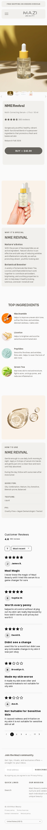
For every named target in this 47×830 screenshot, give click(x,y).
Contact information (12, 813)
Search (8, 790)
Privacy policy (10, 810)
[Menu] (6, 14)
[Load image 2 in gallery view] (17, 93)
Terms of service (22, 810)
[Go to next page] (40, 734)
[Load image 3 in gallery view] (24, 93)
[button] (11, 119)
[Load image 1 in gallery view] (10, 93)
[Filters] (7, 548)
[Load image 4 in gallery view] (31, 93)
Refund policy (26, 813)
